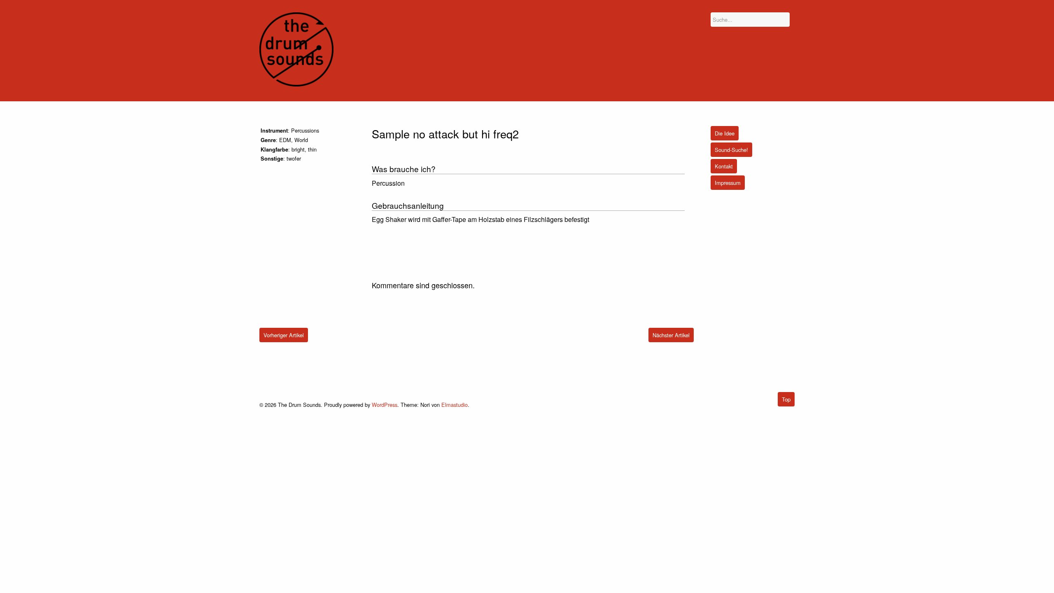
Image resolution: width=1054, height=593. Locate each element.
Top (786, 399)
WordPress (384, 405)
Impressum (728, 183)
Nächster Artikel (671, 335)
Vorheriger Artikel (284, 335)
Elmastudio (454, 405)
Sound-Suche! (731, 150)
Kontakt (724, 166)
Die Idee (725, 133)
